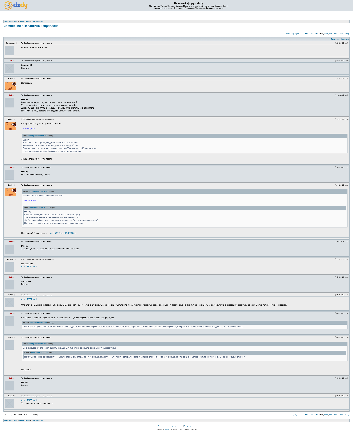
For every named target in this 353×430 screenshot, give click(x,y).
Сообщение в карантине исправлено (30, 26)
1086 (306, 34)
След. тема (345, 39)
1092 (335, 34)
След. (347, 34)
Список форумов (10, 420)
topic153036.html (29, 266)
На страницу (289, 34)
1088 (316, 34)
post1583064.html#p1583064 (63, 233)
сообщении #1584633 (37, 344)
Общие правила (189, 426)
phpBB (167, 429)
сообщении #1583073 (37, 136)
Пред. (297, 34)
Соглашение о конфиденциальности (170, 426)
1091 (330, 34)
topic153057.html (29, 299)
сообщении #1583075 (38, 191)
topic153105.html (29, 400)
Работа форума (37, 420)
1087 (311, 34)
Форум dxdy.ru (24, 420)
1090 (326, 34)
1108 (341, 34)
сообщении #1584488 (38, 323)
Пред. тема (335, 39)
